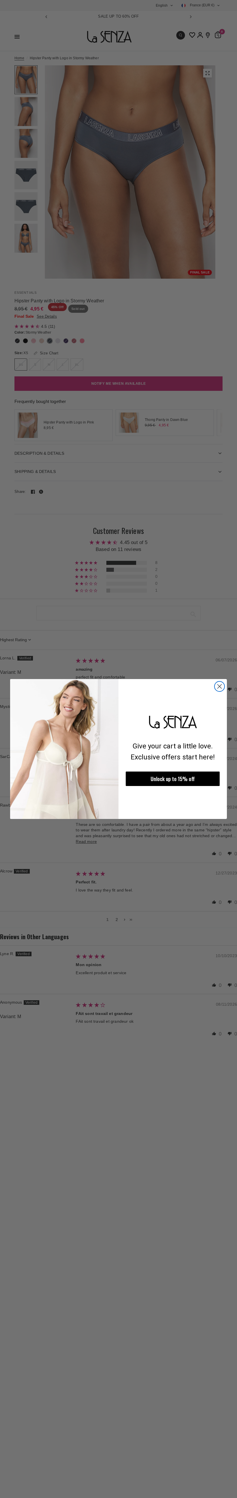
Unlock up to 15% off (173, 779)
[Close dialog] (219, 686)
